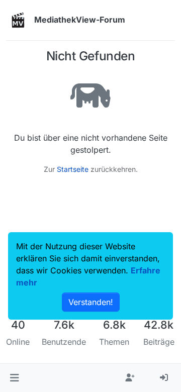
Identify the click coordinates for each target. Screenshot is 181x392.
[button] (14, 378)
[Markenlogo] (18, 20)
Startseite (72, 169)
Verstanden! (90, 302)
